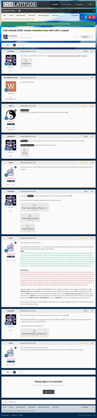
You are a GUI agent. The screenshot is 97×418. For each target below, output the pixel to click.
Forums (55, 4)
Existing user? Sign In (9, 10)
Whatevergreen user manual (73, 293)
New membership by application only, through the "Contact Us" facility (48, 24)
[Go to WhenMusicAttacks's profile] (11, 86)
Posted (28, 51)
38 (15, 127)
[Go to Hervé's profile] (11, 171)
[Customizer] (20, 11)
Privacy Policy (5, 415)
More (91, 4)
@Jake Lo (24, 141)
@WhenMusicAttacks (27, 145)
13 (11, 97)
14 (11, 71)
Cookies (20, 415)
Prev (7, 45)
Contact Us (14, 415)
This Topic (86, 10)
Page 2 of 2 (21, 45)
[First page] (4, 45)
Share (76, 37)
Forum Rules (67, 4)
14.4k (9, 127)
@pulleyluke (24, 110)
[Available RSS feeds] (93, 407)
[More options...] (92, 51)
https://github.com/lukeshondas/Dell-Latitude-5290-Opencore (67, 56)
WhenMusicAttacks (11, 77)
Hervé (11, 162)
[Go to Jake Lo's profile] (11, 114)
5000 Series (27, 38)
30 (14, 184)
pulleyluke (13, 36)
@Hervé (30, 196)
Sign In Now (48, 392)
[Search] (93, 11)
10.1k (9, 184)
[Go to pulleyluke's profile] (5, 37)
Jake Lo (11, 106)
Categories (79, 4)
